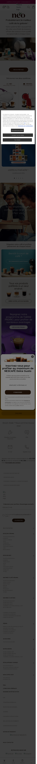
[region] (18, 127)
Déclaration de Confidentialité (25, 125)
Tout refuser (17, 139)
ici (24, 123)
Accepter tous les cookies (18, 135)
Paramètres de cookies (17, 130)
